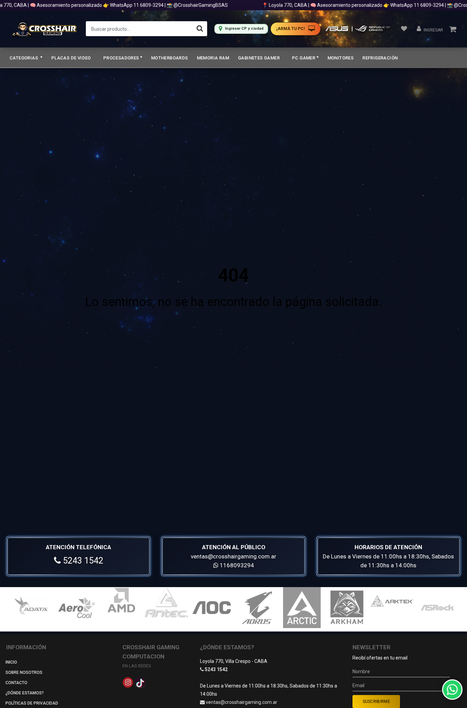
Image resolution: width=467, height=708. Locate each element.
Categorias (24, 57)
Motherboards (169, 57)
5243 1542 (82, 561)
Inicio (11, 662)
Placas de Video (71, 57)
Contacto (16, 682)
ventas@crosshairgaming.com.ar (233, 556)
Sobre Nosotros (23, 672)
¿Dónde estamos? (24, 693)
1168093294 (236, 565)
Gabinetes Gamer (259, 57)
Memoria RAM (213, 57)
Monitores (341, 57)
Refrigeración (380, 57)
